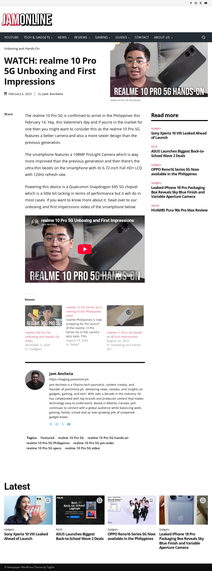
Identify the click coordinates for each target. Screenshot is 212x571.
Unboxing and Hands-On (22, 48)
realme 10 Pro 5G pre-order (93, 443)
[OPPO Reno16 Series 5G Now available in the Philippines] (132, 510)
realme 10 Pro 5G (71, 438)
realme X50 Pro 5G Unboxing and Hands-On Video (42, 337)
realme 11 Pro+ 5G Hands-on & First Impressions (125, 335)
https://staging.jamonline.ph (69, 379)
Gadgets (156, 128)
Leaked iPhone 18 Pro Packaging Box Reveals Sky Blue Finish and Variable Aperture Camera (178, 192)
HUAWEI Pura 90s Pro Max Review (179, 210)
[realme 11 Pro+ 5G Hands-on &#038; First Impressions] (125, 315)
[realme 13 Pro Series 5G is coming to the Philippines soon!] (86, 326)
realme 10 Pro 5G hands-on (108, 438)
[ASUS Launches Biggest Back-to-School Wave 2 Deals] (80, 510)
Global (155, 205)
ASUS (154, 146)
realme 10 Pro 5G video (82, 448)
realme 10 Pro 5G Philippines (48, 443)
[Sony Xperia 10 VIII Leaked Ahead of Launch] (28, 510)
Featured (47, 438)
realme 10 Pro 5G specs (43, 448)
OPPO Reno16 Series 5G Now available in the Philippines (175, 171)
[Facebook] (190, 3)
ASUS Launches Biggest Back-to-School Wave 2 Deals (177, 153)
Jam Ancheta (52, 94)
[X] (200, 3)
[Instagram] (195, 3)
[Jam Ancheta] (35, 398)
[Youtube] (205, 3)
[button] (203, 37)
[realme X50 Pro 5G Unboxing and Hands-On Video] (43, 315)
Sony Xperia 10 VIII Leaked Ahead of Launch (178, 135)
